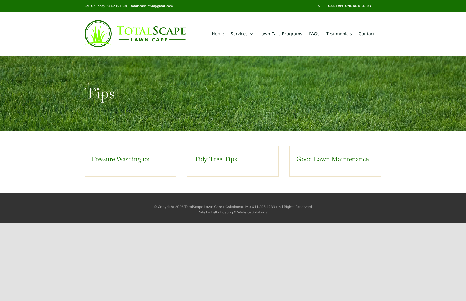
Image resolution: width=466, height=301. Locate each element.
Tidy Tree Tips (215, 159)
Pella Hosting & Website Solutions (239, 212)
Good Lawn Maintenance (332, 159)
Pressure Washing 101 (121, 159)
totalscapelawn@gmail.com (152, 6)
